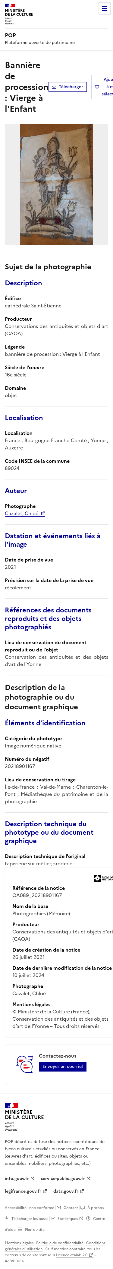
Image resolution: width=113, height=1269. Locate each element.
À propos (95, 1208)
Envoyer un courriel (62, 1066)
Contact (71, 1208)
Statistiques (68, 1218)
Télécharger (71, 87)
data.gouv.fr (65, 1191)
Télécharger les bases (29, 1218)
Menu (105, 8)
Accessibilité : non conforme (29, 1208)
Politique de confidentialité (59, 1243)
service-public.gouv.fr (63, 1178)
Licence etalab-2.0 (71, 1255)
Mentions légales (19, 1243)
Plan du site (35, 1229)
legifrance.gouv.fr (23, 1191)
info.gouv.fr (17, 1178)
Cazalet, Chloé (21, 513)
